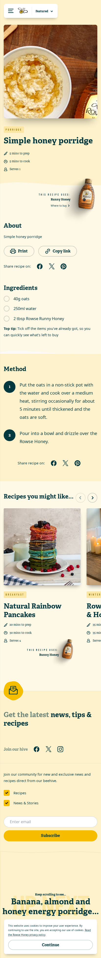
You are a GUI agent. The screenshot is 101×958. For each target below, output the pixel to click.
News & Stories (25, 803)
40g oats (21, 298)
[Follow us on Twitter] (48, 749)
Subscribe (50, 835)
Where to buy (59, 205)
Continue (50, 944)
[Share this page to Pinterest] (63, 266)
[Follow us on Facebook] (36, 749)
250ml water (25, 308)
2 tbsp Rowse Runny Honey (38, 318)
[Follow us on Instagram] (60, 749)
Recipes (19, 793)
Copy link (62, 251)
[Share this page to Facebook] (40, 266)
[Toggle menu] (18, 11)
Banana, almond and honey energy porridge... (50, 906)
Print (23, 251)
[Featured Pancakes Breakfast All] (45, 11)
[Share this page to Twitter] (52, 266)
